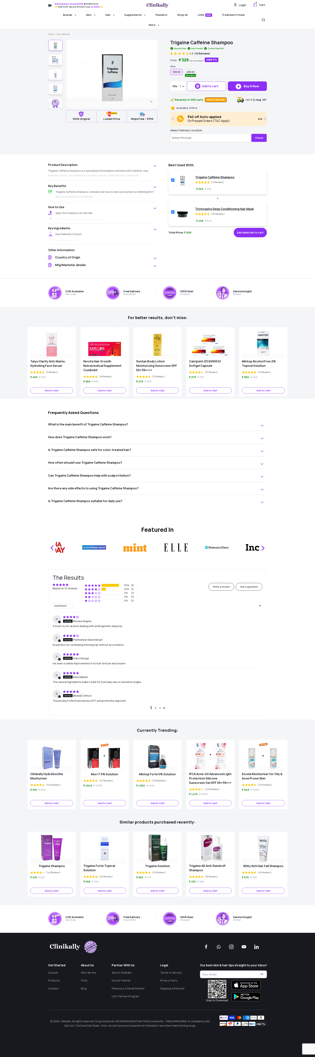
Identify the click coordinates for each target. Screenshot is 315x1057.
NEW (208, 15)
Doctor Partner (121, 980)
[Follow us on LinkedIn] (256, 947)
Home (51, 34)
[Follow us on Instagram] (231, 947)
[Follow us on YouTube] (244, 947)
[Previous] (173, 118)
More (152, 25)
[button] (180, 53)
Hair (108, 15)
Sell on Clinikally (122, 972)
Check (259, 138)
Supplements (133, 15)
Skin (89, 15)
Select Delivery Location (186, 130)
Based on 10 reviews (65, 588)
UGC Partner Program (125, 996)
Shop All (182, 15)
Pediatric (161, 15)
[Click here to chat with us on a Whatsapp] (219, 947)
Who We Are (88, 972)
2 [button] (155, 708)
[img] (71, 617)
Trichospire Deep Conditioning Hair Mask (224, 209)
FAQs (84, 980)
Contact (53, 988)
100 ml (176, 72)
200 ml (190, 72)
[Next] (264, 118)
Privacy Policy (169, 980)
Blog (84, 988)
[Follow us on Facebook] (206, 947)
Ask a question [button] (249, 586)
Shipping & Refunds (172, 988)
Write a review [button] (221, 586)
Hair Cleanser (63, 34)
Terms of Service (171, 972)
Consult (53, 972)
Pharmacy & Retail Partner (128, 988)
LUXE (204, 15)
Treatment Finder (233, 15)
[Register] (261, 974)
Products (54, 980)
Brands (68, 15)
